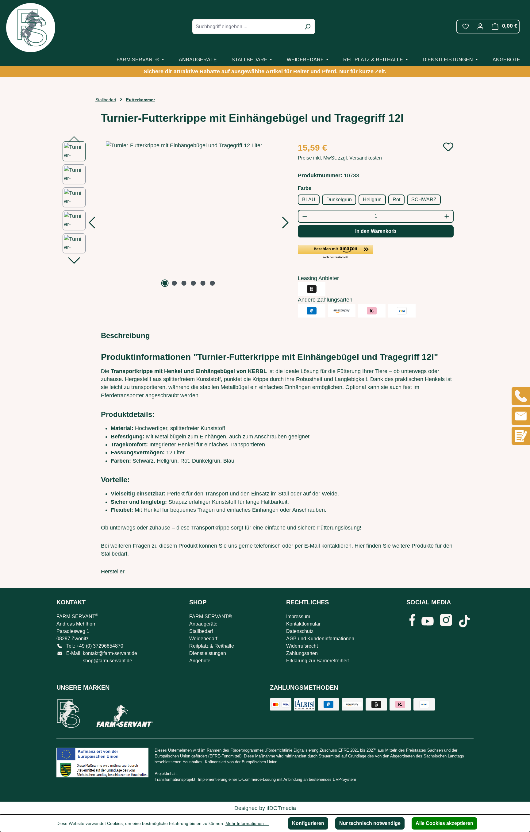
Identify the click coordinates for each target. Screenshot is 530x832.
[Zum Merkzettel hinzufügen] (448, 146)
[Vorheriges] (91, 224)
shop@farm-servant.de (107, 660)
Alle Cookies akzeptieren (444, 823)
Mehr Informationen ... (247, 823)
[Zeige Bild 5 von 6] (203, 283)
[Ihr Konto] (480, 26)
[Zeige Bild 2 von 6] (174, 283)
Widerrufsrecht (302, 646)
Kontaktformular (303, 623)
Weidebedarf (203, 638)
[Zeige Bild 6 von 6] (212, 283)
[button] (335, 252)
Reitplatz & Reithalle (211, 646)
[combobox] (247, 26)
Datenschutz (299, 631)
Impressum (298, 616)
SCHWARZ (423, 199)
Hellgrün (372, 199)
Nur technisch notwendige (370, 823)
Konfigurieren (308, 823)
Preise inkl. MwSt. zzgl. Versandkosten (340, 157)
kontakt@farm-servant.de (110, 653)
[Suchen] (307, 26)
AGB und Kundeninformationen (320, 638)
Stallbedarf (201, 631)
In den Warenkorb (375, 231)
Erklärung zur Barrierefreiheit (317, 660)
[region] (174, 215)
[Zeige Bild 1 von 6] (165, 283)
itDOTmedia (281, 808)
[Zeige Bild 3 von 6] (184, 283)
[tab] (125, 336)
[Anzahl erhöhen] (447, 216)
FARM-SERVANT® (210, 616)
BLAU (308, 199)
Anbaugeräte (203, 623)
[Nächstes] (285, 224)
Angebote (199, 660)
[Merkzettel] (465, 26)
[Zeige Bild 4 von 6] (193, 283)
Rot (396, 199)
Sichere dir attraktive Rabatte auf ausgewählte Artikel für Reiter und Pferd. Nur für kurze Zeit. (265, 71)
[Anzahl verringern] (304, 216)
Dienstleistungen (207, 653)
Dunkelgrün (339, 199)
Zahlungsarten (302, 653)
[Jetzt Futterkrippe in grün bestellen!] (188, 215)
